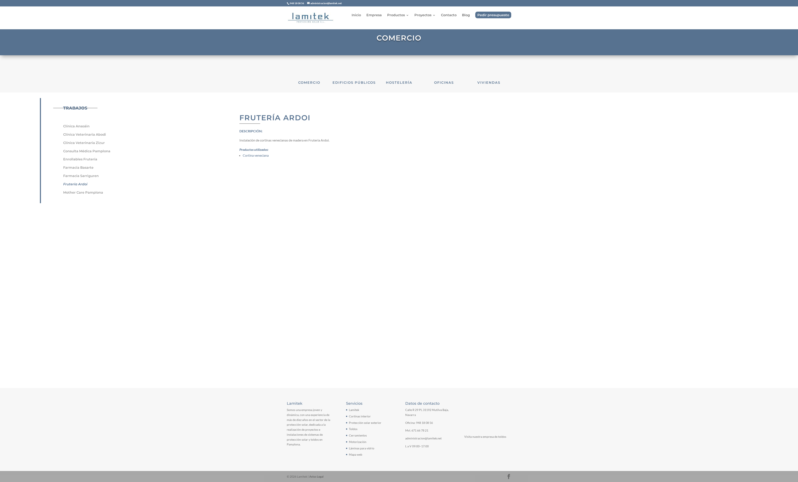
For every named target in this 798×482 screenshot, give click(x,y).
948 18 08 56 (424, 422)
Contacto (449, 15)
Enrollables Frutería (80, 159)
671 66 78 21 (419, 430)
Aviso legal (328, 273)
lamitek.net (300, 342)
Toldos (353, 429)
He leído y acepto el (314, 273)
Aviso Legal (316, 476)
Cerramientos (358, 435)
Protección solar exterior (365, 422)
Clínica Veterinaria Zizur (84, 143)
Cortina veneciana (256, 155)
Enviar (499, 272)
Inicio (356, 15)
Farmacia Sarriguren (81, 176)
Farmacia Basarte (78, 168)
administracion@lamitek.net (312, 334)
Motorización (357, 442)
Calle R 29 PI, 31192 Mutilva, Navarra (323, 311)
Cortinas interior (360, 416)
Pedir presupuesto (493, 15)
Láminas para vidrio (361, 448)
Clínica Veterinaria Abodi (84, 134)
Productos (396, 15)
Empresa (374, 15)
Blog (466, 15)
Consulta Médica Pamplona (86, 151)
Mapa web (355, 454)
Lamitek (354, 410)
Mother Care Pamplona (83, 192)
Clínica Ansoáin (76, 126)
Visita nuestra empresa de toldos (485, 436)
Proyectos (422, 15)
